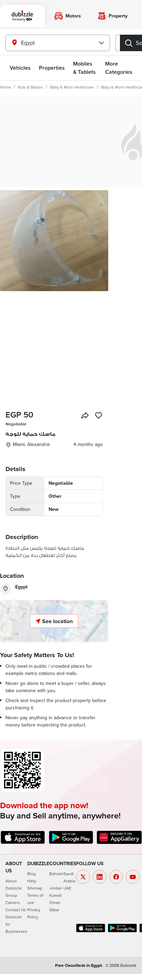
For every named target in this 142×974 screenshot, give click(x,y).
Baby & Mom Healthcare (72, 87)
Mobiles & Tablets (84, 68)
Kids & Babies (30, 87)
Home (5, 87)
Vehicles (20, 68)
